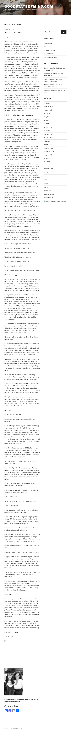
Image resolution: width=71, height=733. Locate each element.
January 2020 (48, 137)
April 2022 (47, 124)
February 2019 (48, 148)
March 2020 (48, 134)
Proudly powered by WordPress (13, 728)
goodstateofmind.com (28, 6)
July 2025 (47, 113)
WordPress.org (48, 197)
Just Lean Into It (13, 32)
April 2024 (47, 120)
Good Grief (47, 47)
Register (46, 183)
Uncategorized (48, 173)
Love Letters (48, 43)
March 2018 (47, 162)
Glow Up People (48, 53)
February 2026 (48, 106)
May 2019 (47, 141)
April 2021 (47, 131)
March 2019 (47, 144)
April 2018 (47, 158)
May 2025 (47, 117)
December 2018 (49, 151)
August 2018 (48, 155)
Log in (46, 187)
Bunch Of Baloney (49, 50)
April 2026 (47, 103)
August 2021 (48, 127)
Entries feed (47, 190)
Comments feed (49, 194)
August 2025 (48, 110)
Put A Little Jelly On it (50, 57)
